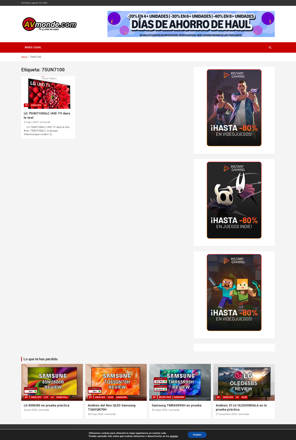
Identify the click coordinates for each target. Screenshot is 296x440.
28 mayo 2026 (95, 414)
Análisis (36, 105)
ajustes (174, 436)
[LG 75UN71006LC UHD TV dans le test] (48, 92)
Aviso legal (33, 47)
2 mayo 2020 (31, 122)
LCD (46, 397)
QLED (110, 397)
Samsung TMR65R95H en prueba (176, 405)
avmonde (45, 122)
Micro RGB (165, 397)
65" (90, 397)
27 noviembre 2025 (226, 414)
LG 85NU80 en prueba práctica (46, 405)
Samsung (121, 397)
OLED (244, 397)
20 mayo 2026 (159, 410)
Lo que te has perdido (41, 359)
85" (26, 397)
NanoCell (62, 397)
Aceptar (197, 434)
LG (45, 105)
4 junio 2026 (30, 410)
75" (26, 105)
